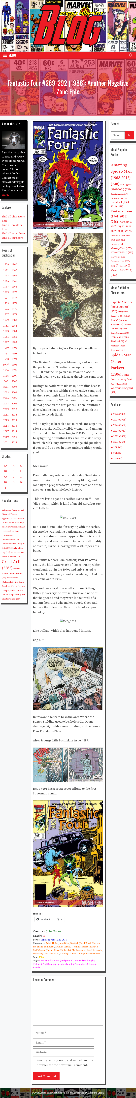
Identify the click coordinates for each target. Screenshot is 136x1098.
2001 (6, 387)
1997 (14, 370)
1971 (6, 298)
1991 (6, 353)
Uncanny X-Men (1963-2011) (121, 270)
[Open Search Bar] (131, 55)
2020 (14, 437)
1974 (14, 303)
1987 (6, 342)
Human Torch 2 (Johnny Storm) (71, 946)
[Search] (129, 135)
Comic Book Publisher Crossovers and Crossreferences (10, 535)
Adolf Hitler (52, 943)
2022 (14, 442)
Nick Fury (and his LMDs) (46, 953)
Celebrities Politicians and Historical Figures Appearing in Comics (13, 514)
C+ (5, 476)
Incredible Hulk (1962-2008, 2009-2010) (121, 226)
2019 (6, 437)
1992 (14, 353)
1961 (6, 270)
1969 (6, 292)
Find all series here (13, 233)
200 (6, 381)
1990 (14, 348)
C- (21, 476)
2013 (6, 420)
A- (21, 465)
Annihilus (64, 943)
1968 (14, 286)
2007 (6, 403)
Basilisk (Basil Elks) (80, 943)
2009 (6, 409)
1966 (14, 281)
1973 (6, 303)
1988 (14, 342)
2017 (6, 431)
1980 (14, 320)
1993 (6, 359)
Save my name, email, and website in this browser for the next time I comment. (65, 1062)
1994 (14, 359)
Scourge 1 (65, 953)
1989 (6, 348)
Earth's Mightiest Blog (50, 1092)
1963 (6, 275)
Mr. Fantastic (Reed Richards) (87, 950)
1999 (14, 375)
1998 (6, 375)
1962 (14, 270)
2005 (6, 398)
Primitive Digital (96, 1092)
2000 (14, 381)
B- (21, 471)
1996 (6, 370)
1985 (6, 337)
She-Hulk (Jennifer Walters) (86, 953)
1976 (14, 309)
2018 (14, 431)
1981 (6, 325)
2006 (14, 398)
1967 (6, 286)
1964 (14, 275)
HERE (5, 194)
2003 (6, 392)
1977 (6, 314)
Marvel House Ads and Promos (12, 573)
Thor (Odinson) (119, 384)
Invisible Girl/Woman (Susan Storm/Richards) (121, 328)
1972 (14, 298)
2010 (14, 409)
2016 (14, 425)
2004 (14, 392)
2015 (6, 425)
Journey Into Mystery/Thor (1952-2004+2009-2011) (122, 248)
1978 (14, 314)
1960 (14, 264)
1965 (6, 281)
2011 (6, 414)
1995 (14, 364)
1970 (14, 292)
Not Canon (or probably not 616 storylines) (65, 964)
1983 (6, 331)
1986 (41, 957)
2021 (6, 442)
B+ (5, 471)
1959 (6, 264)
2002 (14, 387)
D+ (5, 482)
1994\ (6, 364)
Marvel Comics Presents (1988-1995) (120, 261)
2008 (14, 403)
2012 (14, 414)
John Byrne (54, 931)
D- (21, 482)
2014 (14, 420)
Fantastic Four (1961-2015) (54, 939)
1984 (14, 331)
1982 (14, 325)
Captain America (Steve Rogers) (122, 306)
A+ (5, 465)
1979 (6, 320)
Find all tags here (12, 237)
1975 (6, 309)
